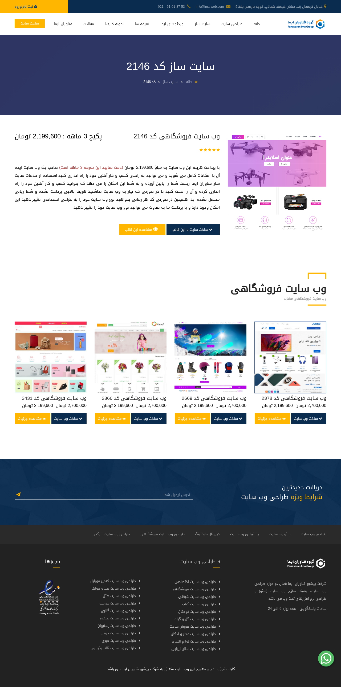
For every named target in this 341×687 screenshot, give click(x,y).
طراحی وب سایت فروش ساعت (193, 626)
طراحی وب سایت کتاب (199, 604)
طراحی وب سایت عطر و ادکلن (193, 634)
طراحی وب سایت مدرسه (117, 603)
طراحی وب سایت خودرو (118, 633)
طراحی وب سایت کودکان (197, 611)
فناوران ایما (63, 24)
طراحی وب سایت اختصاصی (195, 581)
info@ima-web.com (210, 7)
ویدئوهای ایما (172, 24)
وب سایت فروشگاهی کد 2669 (214, 398)
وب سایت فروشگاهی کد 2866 (134, 398)
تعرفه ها (142, 24)
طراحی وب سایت (313, 534)
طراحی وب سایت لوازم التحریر (194, 641)
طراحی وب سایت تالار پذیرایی (113, 648)
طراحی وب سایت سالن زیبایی (193, 648)
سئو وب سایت (279, 534)
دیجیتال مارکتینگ (207, 534)
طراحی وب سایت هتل (119, 596)
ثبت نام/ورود (24, 6)
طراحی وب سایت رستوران (117, 625)
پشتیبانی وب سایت (244, 534)
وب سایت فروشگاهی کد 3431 (54, 398)
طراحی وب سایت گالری (118, 610)
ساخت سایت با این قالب (190, 229)
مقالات (88, 24)
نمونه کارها (114, 24)
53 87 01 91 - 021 (172, 7)
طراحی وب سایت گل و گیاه (195, 619)
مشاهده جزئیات (30, 418)
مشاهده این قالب (139, 229)
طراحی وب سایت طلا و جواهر (113, 588)
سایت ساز (202, 24)
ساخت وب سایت (66, 418)
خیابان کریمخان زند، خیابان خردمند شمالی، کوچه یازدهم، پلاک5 (279, 7)
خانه (257, 24)
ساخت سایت (30, 23)
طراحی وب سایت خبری (119, 640)
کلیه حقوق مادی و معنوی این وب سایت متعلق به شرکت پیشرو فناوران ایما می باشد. (170, 669)
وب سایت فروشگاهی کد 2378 (294, 398)
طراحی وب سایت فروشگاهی (162, 534)
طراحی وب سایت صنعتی (117, 618)
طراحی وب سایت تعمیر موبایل (113, 581)
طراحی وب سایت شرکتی (111, 534)
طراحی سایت (231, 24)
